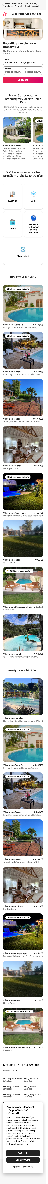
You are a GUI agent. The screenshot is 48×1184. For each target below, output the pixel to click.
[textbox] (13, 71)
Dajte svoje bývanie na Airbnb (26, 13)
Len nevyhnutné (23, 1160)
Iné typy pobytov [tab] (11, 1070)
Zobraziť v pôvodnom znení (27, 6)
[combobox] (23, 62)
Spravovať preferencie (23, 1167)
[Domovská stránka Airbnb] (5, 14)
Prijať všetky (23, 1153)
